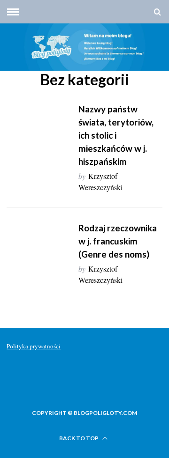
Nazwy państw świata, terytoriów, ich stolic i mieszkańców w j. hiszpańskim (116, 135)
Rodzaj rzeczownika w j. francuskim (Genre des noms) (117, 240)
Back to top (79, 438)
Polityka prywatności (34, 346)
